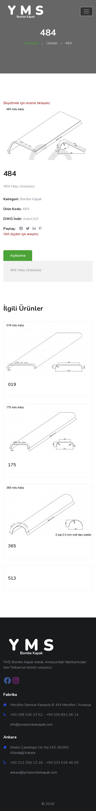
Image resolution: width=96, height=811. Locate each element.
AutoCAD (30, 218)
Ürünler (52, 43)
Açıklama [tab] (17, 255)
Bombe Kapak (31, 199)
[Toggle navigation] (86, 11)
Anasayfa (31, 43)
